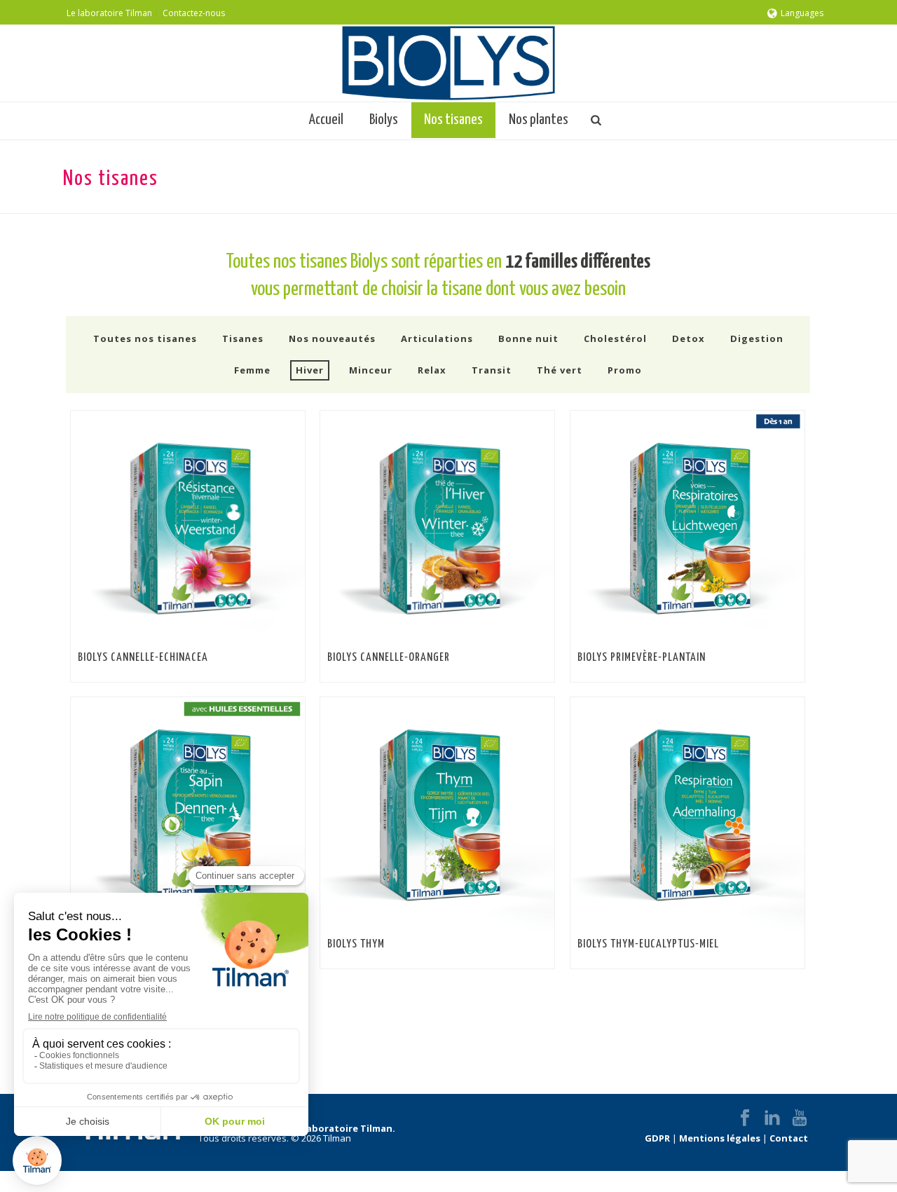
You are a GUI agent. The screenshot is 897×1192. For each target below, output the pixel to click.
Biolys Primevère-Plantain (641, 658)
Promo (625, 370)
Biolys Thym (356, 944)
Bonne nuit (528, 338)
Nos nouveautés (332, 338)
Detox (688, 338)
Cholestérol (615, 338)
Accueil (326, 120)
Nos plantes (538, 120)
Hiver (310, 370)
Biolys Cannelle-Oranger (388, 658)
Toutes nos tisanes (145, 338)
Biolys (383, 120)
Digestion (756, 338)
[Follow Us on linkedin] (772, 1118)
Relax (432, 370)
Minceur (370, 370)
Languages (802, 13)
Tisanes (242, 338)
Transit (492, 370)
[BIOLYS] (448, 63)
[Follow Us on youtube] (799, 1118)
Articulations (437, 338)
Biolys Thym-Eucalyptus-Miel (648, 944)
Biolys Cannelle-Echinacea (143, 658)
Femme (252, 370)
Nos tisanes (453, 120)
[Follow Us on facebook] (745, 1118)
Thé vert (559, 370)
